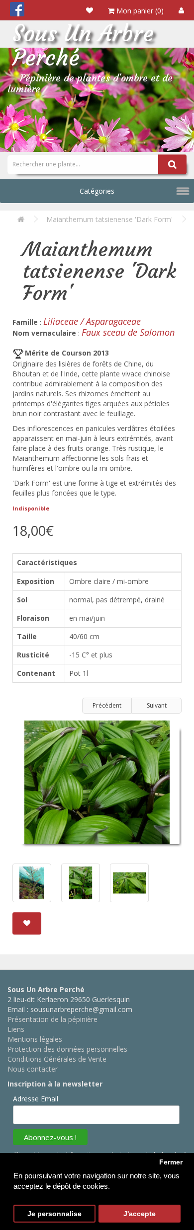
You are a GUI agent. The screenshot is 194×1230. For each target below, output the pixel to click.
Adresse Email (35, 1098)
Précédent (107, 705)
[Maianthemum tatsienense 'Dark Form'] (97, 786)
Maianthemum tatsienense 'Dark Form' (109, 219)
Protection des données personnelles (67, 1049)
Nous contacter (32, 1069)
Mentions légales (34, 1039)
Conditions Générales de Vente (56, 1059)
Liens (15, 1029)
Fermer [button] (171, 1162)
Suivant (157, 705)
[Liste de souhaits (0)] (89, 10)
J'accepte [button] (139, 1214)
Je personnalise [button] (54, 1214)
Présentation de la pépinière (52, 1019)
